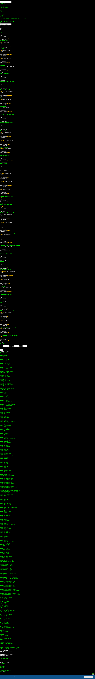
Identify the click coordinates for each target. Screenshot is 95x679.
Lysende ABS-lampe (5, 278)
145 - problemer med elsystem (7, 57)
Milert (2, 336)
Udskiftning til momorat (6, 253)
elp (1, 34)
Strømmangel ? (4, 106)
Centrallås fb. (3, 319)
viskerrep (2, 286)
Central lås (2, 188)
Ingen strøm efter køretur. (6, 122)
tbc (8, 201)
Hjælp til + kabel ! (4, 73)
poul (2, 263)
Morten (2, 148)
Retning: (20, 346)
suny (2, 132)
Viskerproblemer (4, 40)
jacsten (8, 62)
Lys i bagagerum (4, 171)
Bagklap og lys (4, 163)
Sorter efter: (11, 346)
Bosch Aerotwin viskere (6, 204)
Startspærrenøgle (4, 155)
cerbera (9, 283)
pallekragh (9, 54)
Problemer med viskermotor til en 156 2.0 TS (11, 245)
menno (2, 246)
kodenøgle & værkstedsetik (7, 114)
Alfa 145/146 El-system (7, 21)
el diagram (2, 65)
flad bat (2, 261)
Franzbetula (9, 291)
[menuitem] (2, 6)
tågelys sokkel (3, 98)
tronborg (9, 46)
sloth (8, 316)
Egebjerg (3, 116)
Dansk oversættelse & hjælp (5, 670)
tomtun (8, 230)
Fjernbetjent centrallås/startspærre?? (9, 233)
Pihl (8, 193)
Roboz (2, 181)
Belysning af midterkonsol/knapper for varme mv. (12, 310)
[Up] (93, 674)
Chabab (2, 165)
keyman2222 (3, 83)
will (1, 287)
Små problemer (4, 147)
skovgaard (3, 91)
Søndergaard (3, 271)
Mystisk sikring (4, 48)
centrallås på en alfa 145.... (6, 139)
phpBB (5, 668)
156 (1, 32)
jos (1, 320)
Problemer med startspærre (7, 81)
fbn (1, 107)
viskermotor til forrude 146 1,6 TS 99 (9, 335)
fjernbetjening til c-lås (5, 89)
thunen (8, 119)
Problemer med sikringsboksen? (8, 212)
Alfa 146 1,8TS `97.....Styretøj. (7, 269)
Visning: (1, 346)
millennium (9, 128)
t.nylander (9, 136)
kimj (8, 79)
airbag (1, 302)
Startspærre (3, 179)
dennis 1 (3, 140)
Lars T (2, 295)
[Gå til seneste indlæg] (10, 38)
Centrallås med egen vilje (6, 196)
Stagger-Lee (3, 206)
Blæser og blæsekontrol (6, 130)
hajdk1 (8, 38)
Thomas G (9, 242)
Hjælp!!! (2, 220)
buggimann (3, 66)
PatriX (8, 177)
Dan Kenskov (10, 87)
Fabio (8, 152)
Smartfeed (2, 5)
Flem (8, 324)
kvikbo (8, 258)
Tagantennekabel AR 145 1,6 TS (8, 327)
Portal (4, 18)
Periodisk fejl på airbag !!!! (6, 294)
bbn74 (8, 299)
